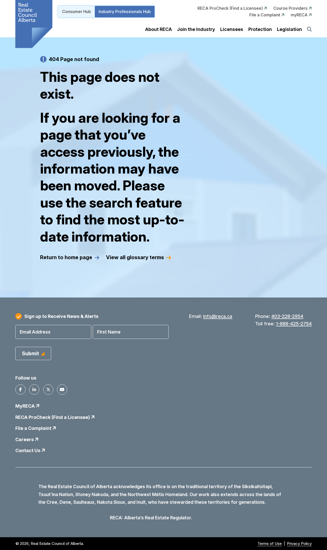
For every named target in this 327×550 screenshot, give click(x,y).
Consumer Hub (76, 11)
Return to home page (66, 257)
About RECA (158, 29)
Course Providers (291, 8)
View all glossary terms (135, 257)
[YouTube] (62, 389)
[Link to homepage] (33, 24)
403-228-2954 (287, 316)
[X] (48, 389)
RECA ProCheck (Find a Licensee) (230, 8)
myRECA (300, 14)
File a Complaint (265, 14)
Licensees (231, 29)
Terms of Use (270, 543)
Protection (260, 29)
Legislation (289, 29)
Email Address (35, 332)
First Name (109, 332)
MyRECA (25, 406)
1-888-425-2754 (294, 323)
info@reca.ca (217, 316)
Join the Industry (196, 29)
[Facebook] (20, 389)
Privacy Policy (299, 543)
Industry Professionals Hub (125, 11)
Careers (25, 439)
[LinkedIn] (34, 389)
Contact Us (28, 450)
